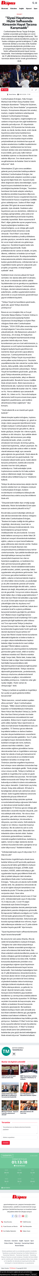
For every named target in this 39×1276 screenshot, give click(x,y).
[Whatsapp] (26, 1216)
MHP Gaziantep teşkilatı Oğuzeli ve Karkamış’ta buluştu (28, 1077)
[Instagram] (19, 1216)
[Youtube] (23, 1216)
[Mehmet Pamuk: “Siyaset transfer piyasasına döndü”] (10, 1105)
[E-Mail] (13, 1054)
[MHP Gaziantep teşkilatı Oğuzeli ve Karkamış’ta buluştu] (28, 1070)
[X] (16, 1216)
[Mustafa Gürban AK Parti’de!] (28, 1105)
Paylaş (6, 89)
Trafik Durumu (27, 1222)
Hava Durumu (8, 1222)
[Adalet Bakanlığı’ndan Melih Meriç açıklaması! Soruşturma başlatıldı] (10, 1087)
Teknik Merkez (12, 94)
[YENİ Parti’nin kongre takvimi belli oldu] (10, 1070)
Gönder (6, 1143)
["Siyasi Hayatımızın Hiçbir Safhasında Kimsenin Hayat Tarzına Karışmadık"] (19, 76)
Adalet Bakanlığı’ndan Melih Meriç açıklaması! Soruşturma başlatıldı (9, 1095)
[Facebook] (12, 1216)
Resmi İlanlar (19, 1245)
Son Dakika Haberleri (9, 1231)
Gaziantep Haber (28, 1243)
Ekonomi (4, 8)
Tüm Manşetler (27, 1226)
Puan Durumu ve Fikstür (10, 1226)
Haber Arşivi (26, 1231)
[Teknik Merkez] (6, 1051)
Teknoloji (17, 1243)
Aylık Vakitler (6, 1187)
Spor (35, 8)
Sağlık (21, 8)
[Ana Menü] (36, 3)
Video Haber (8, 1243)
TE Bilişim (12, 1268)
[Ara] (33, 3)
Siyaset (29, 8)
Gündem (13, 8)
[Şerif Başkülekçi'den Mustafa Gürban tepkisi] (28, 1087)
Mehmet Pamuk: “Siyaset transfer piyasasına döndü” (10, 1113)
